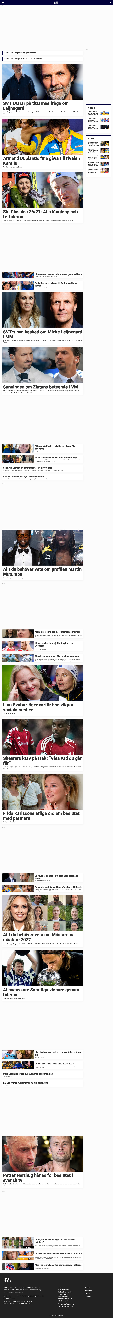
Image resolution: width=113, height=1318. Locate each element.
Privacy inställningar (56, 1316)
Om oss (60, 1287)
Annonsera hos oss (65, 1299)
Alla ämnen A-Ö (64, 1301)
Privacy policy (63, 1294)
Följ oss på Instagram (66, 1306)
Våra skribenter (63, 1290)
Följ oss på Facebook (66, 1304)
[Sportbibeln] (56, 2)
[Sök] (110, 2)
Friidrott (88, 1297)
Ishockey (88, 1291)
